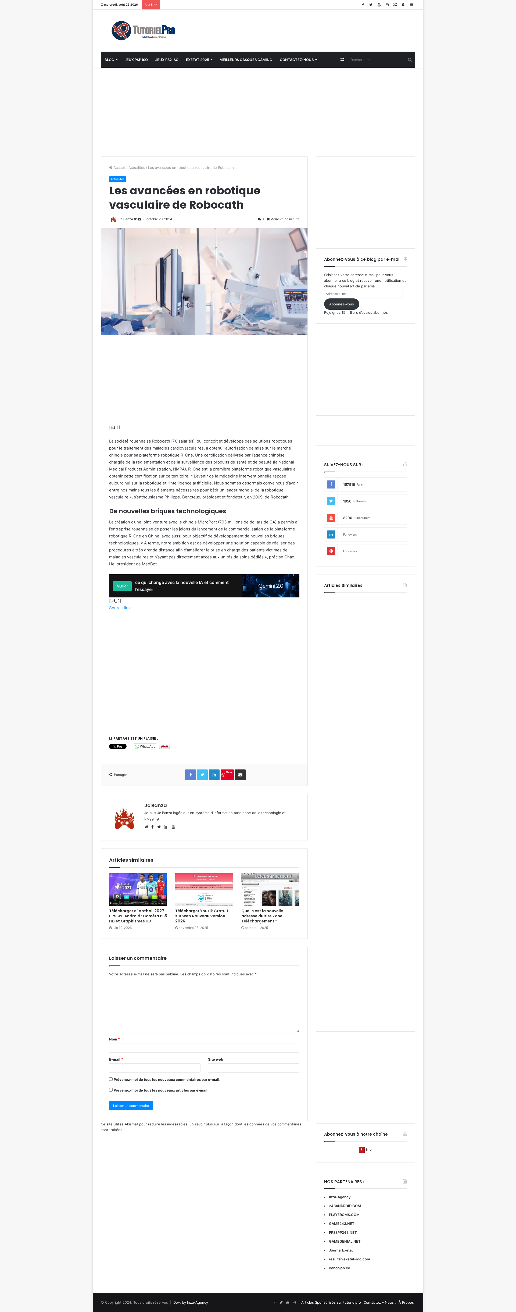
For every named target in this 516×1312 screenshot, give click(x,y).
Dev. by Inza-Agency (190, 1302)
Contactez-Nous (297, 60)
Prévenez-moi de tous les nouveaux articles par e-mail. (161, 1090)
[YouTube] (379, 4)
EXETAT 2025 (197, 60)
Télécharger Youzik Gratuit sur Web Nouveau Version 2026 (201, 916)
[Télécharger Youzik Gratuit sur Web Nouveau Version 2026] (204, 889)
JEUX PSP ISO (136, 60)
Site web (215, 1059)
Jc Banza (126, 219)
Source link (120, 607)
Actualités (136, 167)
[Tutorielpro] (150, 30)
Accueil (119, 167)
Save (229, 772)
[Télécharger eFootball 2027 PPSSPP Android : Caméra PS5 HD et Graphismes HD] (138, 889)
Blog (109, 60)
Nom (114, 1039)
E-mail (116, 1059)
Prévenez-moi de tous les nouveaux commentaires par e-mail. (167, 1079)
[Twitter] (371, 4)
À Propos (406, 1302)
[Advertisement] (258, 110)
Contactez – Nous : (380, 1302)
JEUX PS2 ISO (166, 60)
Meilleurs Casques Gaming (246, 60)
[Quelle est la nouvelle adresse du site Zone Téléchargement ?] (270, 889)
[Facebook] (363, 4)
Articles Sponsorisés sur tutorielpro (331, 1302)
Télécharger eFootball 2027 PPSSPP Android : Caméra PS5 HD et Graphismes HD (138, 916)
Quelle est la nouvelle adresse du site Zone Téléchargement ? (262, 916)
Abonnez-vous (341, 304)
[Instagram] (387, 4)
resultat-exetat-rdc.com (349, 1259)
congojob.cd (339, 1268)
